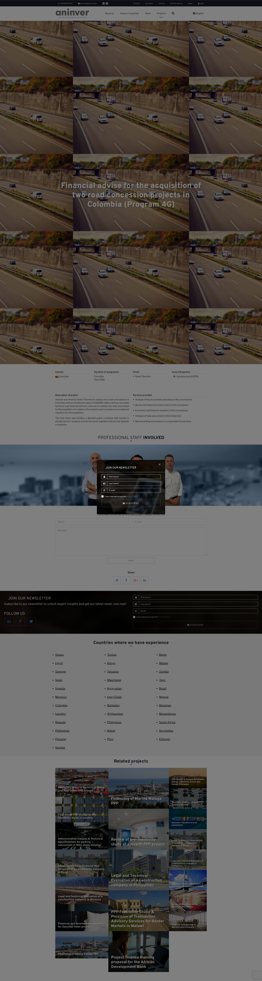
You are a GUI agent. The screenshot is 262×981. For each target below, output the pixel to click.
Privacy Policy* (132, 496)
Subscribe (132, 503)
